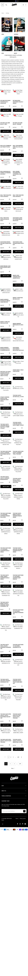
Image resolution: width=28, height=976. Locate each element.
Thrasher (12, 77)
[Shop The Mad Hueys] (14, 387)
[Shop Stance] (14, 362)
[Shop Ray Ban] (2, 91)
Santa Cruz (21, 77)
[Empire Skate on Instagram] (20, 824)
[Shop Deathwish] (14, 208)
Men (7, 26)
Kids (7, 45)
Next (12, 768)
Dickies (16, 77)
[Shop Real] (2, 136)
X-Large (8, 79)
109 (18, 757)
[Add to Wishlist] (9, 106)
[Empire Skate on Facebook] (17, 824)
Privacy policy (23, 818)
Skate (19, 45)
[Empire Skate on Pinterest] (23, 824)
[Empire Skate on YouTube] (25, 824)
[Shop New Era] (2, 362)
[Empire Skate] (14, 5)
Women (19, 26)
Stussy (3, 79)
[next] (9, 92)
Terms (17, 818)
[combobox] (17, 1)
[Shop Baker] (2, 256)
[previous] (14, 262)
